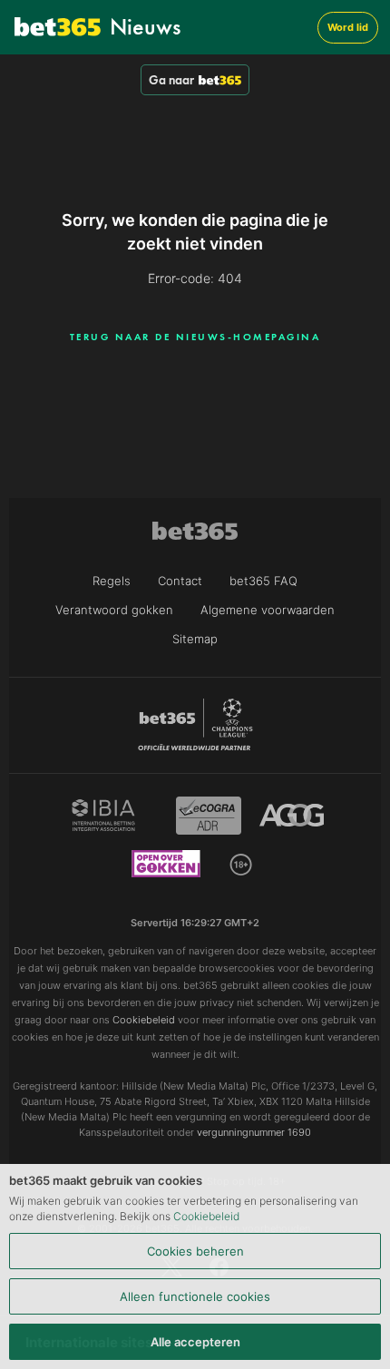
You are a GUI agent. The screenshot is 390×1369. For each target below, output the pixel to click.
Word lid (347, 27)
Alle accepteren (195, 1342)
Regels (112, 580)
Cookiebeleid (206, 1216)
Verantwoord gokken (114, 609)
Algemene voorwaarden (267, 609)
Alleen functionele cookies (195, 1296)
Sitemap (195, 638)
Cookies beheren (195, 1251)
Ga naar (171, 80)
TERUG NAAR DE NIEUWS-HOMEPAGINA (195, 336)
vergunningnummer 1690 (254, 1132)
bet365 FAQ (263, 580)
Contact (180, 580)
